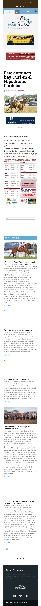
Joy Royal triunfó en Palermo (16, 379)
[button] (35, 10)
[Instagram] (23, 6)
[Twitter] (20, 6)
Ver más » (7, 306)
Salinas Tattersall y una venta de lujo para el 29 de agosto (19, 502)
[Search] (17, 12)
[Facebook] (17, 6)
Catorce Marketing (21, 602)
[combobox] (9, 12)
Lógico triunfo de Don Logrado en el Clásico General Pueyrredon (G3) (19, 263)
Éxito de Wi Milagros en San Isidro (18, 330)
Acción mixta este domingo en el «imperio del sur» (18, 428)
